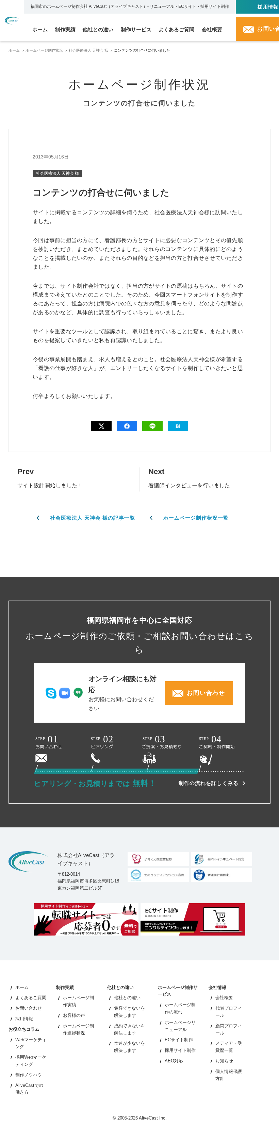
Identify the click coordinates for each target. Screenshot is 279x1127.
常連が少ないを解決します (129, 1047)
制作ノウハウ (28, 1074)
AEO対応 (174, 1060)
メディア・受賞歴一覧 (228, 1047)
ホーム (14, 50)
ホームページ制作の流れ (180, 1008)
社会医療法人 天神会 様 (88, 50)
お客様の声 (74, 1015)
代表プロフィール (228, 1012)
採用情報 (24, 1018)
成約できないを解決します (129, 1029)
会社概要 (224, 997)
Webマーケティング (30, 1043)
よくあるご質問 (30, 997)
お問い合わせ (28, 1008)
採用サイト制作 (180, 1050)
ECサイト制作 (179, 1039)
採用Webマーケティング (30, 1061)
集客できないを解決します (129, 1012)
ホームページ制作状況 (44, 50)
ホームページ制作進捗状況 (78, 1029)
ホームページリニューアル (180, 1026)
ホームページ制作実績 (78, 1001)
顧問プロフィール (228, 1029)
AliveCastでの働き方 (29, 1089)
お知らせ (224, 1060)
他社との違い (127, 997)
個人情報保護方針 (228, 1075)
